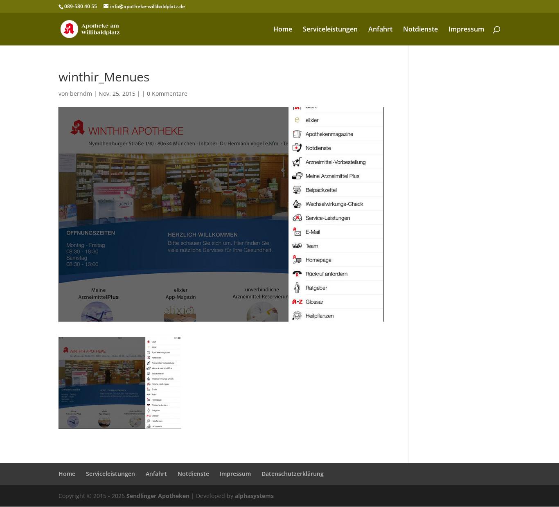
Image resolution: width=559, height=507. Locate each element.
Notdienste (420, 30)
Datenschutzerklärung (292, 474)
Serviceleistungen (330, 30)
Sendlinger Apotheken (157, 496)
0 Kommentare (167, 93)
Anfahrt (380, 30)
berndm (81, 93)
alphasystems (254, 496)
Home (282, 30)
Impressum (466, 30)
